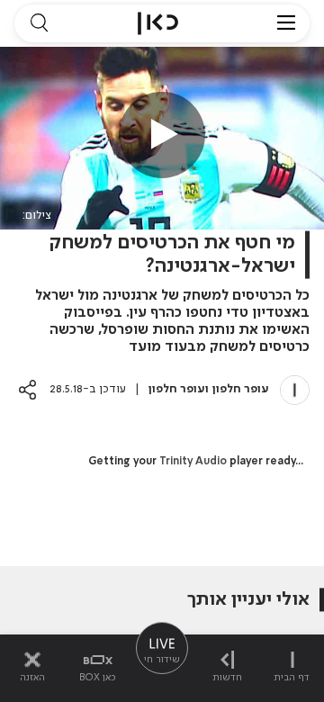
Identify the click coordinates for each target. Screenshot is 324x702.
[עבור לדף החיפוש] (39, 23)
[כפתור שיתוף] (27, 389)
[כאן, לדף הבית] (158, 23)
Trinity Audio (193, 461)
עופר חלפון (240, 389)
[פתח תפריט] (286, 23)
